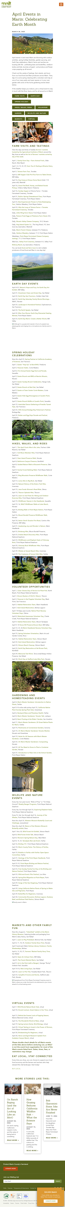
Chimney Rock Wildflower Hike (29, 545)
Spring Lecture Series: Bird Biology (30, 1024)
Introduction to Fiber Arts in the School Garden (35, 753)
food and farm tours (29, 248)
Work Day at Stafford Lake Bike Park (31, 659)
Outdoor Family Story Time (34, 943)
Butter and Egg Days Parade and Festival (32, 415)
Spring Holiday (21, 101)
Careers (12, 1203)
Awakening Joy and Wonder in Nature (31, 526)
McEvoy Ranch (17, 245)
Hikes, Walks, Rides (23, 107)
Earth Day (35, 96)
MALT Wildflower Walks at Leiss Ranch (34, 504)
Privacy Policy (31, 1203)
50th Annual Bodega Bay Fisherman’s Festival (34, 410)
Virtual (31, 119)
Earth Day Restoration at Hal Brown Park (32, 648)
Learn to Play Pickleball (25, 940)
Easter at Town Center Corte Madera (30, 390)
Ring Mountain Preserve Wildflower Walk (32, 475)
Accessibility (6, 1203)
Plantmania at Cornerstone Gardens (31, 728)
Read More (12, 1140)
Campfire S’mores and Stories (28, 975)
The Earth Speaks (24, 310)
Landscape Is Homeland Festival (29, 305)
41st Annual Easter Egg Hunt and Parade (31, 371)
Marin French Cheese (23, 230)
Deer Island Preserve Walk (26, 458)
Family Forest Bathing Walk (27, 470)
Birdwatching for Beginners (28, 1032)
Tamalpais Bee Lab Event (31, 841)
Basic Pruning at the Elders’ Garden (29, 719)
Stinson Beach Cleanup (26, 645)
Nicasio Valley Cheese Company (27, 221)
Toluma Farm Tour (23, 171)
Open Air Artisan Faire (25, 957)
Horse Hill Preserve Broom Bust (31, 625)
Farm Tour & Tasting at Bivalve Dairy (39, 166)
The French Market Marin (27, 960)
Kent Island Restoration (25, 608)
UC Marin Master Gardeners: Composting (33, 742)
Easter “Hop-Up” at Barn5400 (28, 364)
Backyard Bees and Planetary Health (30, 713)
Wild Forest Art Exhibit (31, 831)
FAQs (4, 1188)
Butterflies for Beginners (27, 894)
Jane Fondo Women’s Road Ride (29, 489)
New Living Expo (26, 968)
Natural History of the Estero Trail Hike (32, 484)
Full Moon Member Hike (26, 453)
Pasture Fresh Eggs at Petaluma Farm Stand (31, 216)
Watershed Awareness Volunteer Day (30, 616)
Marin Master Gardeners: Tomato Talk (30, 716)
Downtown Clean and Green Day (29, 293)
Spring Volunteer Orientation (28, 633)
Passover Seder (22, 368)
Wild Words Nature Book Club (28, 1007)
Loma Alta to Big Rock (26, 481)
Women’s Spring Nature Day (27, 838)
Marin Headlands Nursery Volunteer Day (37, 628)
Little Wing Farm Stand (24, 213)
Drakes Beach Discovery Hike (28, 534)
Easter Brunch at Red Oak (26, 387)
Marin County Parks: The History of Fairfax (33, 847)
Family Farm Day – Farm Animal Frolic (30, 160)
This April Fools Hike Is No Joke (28, 447)
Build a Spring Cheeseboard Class (30, 196)
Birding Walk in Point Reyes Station (30, 510)
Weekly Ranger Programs (27, 804)
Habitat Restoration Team (26, 604)
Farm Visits (20, 96)
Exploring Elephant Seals (43, 810)
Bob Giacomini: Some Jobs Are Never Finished (51, 1106)
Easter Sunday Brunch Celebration (29, 382)
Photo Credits (24, 1203)
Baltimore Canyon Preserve (27, 461)
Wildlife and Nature (37, 113)
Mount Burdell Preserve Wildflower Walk (32, 515)
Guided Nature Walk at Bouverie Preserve (32, 464)
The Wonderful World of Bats (28, 1021)
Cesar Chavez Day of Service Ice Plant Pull (32, 590)
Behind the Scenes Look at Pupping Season (33, 1015)
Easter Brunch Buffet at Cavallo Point (30, 401)
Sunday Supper (23, 191)
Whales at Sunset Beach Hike (28, 551)
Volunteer (42, 107)
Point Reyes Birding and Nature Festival (34, 863)
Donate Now (11, 1168)
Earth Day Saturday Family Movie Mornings (33, 299)
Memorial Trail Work (25, 654)
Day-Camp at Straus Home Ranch (30, 180)
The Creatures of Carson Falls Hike (30, 554)
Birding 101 (22, 844)
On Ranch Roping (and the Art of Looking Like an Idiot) (12, 1108)
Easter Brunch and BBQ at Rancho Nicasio (32, 376)
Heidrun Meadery (22, 233)
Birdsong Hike (23, 531)
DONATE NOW (51, 1201)
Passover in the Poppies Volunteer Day (31, 599)
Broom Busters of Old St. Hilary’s (29, 596)
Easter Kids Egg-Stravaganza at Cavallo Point (33, 396)
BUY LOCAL (16, 1069)
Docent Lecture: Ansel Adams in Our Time (33, 1010)
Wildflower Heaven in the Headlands (31, 501)
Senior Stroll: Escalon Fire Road (29, 520)
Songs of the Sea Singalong (27, 883)
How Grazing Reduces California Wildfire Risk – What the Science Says (31, 1111)
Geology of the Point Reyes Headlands (31, 858)
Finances (10, 1188)
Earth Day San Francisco (26, 296)
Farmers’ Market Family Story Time (37, 951)
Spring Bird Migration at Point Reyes (31, 877)
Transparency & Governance (21, 1188)
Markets (18, 119)
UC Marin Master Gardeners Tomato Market (34, 731)
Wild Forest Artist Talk (25, 834)
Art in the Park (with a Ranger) (28, 963)
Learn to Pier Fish (24, 972)
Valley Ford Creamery (26, 242)
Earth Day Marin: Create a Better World (32, 319)
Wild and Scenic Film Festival (28, 874)
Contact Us (33, 1188)
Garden (18, 113)
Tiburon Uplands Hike (26, 492)
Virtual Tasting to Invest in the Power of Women (35, 1027)
